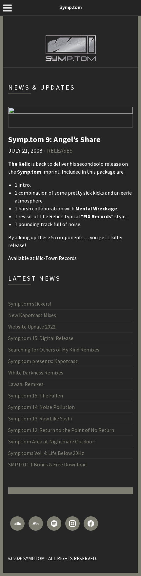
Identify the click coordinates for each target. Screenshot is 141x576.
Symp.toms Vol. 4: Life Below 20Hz (46, 453)
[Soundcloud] (17, 523)
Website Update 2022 (31, 326)
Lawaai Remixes (26, 384)
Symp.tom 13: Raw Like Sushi (40, 418)
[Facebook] (91, 523)
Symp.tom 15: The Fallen (35, 395)
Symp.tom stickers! (29, 303)
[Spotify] (54, 523)
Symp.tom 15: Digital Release (40, 338)
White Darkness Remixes (35, 372)
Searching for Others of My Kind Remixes (53, 349)
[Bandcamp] (36, 523)
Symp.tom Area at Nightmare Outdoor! (51, 441)
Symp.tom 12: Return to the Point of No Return (61, 430)
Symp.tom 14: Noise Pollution (41, 407)
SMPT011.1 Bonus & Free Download (47, 464)
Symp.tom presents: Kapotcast (43, 361)
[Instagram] (72, 523)
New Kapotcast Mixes (32, 315)
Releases (59, 150)
